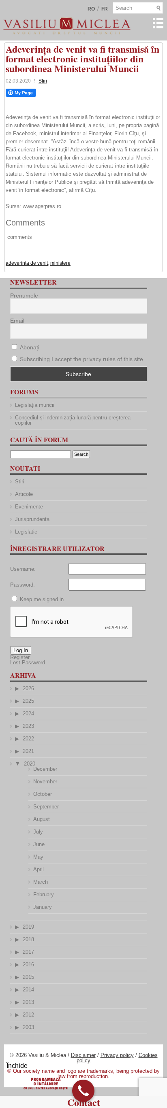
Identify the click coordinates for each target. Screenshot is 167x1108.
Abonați (28, 347)
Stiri (43, 81)
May (38, 857)
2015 (28, 977)
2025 (28, 701)
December (45, 769)
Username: (23, 569)
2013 (28, 1002)
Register (20, 657)
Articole (24, 494)
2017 (28, 952)
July (38, 832)
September (46, 807)
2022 (28, 739)
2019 (28, 927)
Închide (17, 1065)
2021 (28, 751)
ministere (60, 263)
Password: (22, 584)
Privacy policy (117, 1055)
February (43, 894)
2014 (28, 990)
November (45, 781)
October (42, 794)
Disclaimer (83, 1055)
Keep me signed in (42, 599)
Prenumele (24, 295)
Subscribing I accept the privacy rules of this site (81, 359)
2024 (28, 713)
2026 (28, 688)
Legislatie (26, 532)
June (39, 844)
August (41, 819)
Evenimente (29, 507)
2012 (28, 1015)
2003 (28, 1027)
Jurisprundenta (32, 519)
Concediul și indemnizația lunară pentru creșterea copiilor (73, 420)
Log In (20, 650)
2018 (28, 939)
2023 (28, 726)
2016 (28, 964)
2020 (29, 764)
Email (17, 320)
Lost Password (27, 662)
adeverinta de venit (27, 263)
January (42, 907)
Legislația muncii (34, 405)
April (38, 869)
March (40, 882)
